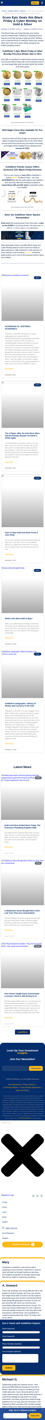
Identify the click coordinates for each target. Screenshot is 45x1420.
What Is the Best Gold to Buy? (19, 618)
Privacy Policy (29, 1084)
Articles (23, 11)
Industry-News (13, 11)
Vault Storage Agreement (30, 1087)
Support (5, 1238)
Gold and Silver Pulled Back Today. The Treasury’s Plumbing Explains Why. (22, 826)
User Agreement (14, 1084)
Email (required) (8, 1336)
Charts (4, 1202)
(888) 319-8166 (11, 1228)
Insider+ (5, 1222)
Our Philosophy (8, 1233)
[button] (22, 1032)
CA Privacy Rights (10, 1087)
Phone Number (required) (12, 1344)
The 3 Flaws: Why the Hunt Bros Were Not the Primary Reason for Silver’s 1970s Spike (22, 435)
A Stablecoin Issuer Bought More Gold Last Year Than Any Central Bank (22, 912)
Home (4, 11)
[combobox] (12, 1123)
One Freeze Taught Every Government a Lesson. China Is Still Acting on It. (21, 995)
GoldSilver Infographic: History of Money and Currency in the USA (20, 704)
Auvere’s (28, 252)
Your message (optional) (11, 1351)
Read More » (9, 369)
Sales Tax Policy (22, 1090)
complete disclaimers (25, 1118)
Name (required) (8, 1329)
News (4, 1217)
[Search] (1, 1188)
